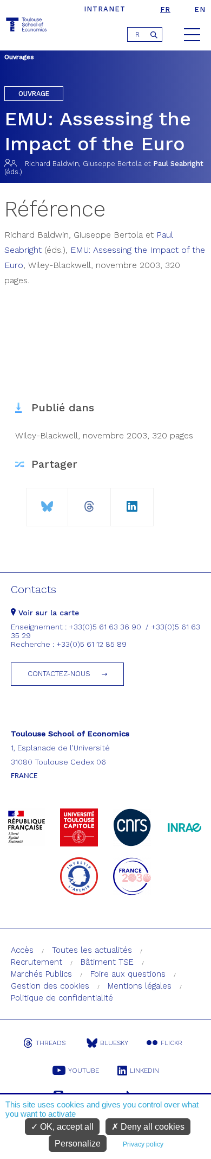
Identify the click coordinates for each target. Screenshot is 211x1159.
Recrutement (36, 962)
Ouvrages (19, 57)
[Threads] (89, 502)
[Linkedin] (132, 502)
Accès (22, 950)
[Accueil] (27, 26)
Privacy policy (143, 1144)
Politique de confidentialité (62, 998)
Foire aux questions (128, 974)
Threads (50, 1043)
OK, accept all (66, 1126)
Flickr (171, 1043)
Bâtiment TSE (107, 962)
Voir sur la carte (47, 612)
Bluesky (114, 1043)
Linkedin (144, 1070)
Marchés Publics (41, 974)
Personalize (78, 1143)
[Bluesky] (47, 502)
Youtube (83, 1070)
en (200, 9)
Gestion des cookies (50, 986)
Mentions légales (140, 986)
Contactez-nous (59, 674)
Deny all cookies (151, 1126)
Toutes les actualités (92, 950)
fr (165, 9)
